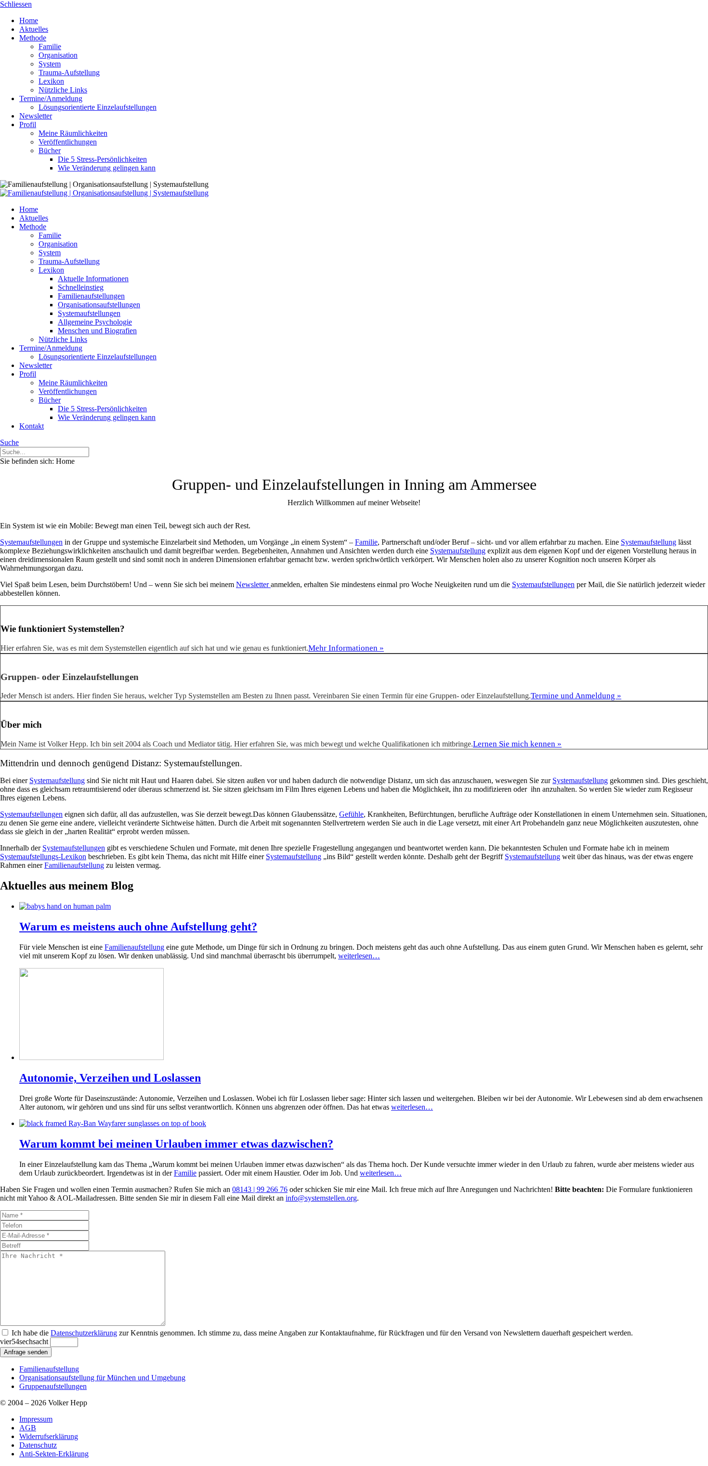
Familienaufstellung (74, 865)
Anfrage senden (26, 1352)
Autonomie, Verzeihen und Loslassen (110, 1078)
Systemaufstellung (648, 542)
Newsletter (253, 584)
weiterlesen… (359, 956)
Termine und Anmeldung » (576, 695)
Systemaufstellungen (31, 542)
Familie (366, 542)
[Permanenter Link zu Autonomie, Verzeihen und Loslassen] (91, 1057)
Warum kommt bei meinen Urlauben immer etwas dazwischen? (176, 1144)
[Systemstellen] (104, 193)
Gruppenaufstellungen (53, 1386)
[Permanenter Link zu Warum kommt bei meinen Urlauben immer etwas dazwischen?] (112, 1123)
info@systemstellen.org (321, 1198)
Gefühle (351, 814)
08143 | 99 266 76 (260, 1189)
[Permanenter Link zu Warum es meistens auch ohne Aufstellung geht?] (65, 906)
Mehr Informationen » (346, 648)
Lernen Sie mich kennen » (517, 743)
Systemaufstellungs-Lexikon (43, 856)
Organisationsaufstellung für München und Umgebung (102, 1378)
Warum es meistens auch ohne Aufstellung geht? (138, 926)
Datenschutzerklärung (84, 1333)
